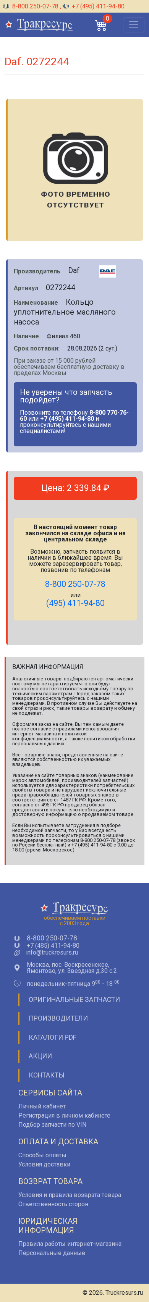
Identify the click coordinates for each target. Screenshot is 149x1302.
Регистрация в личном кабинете (64, 1115)
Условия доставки (44, 1164)
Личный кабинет (42, 1106)
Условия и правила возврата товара (69, 1195)
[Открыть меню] (133, 24)
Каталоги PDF (52, 1037)
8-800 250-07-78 (35, 6)
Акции (40, 1056)
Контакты (47, 1075)
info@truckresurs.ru (52, 953)
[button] (101, 25)
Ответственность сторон (53, 1204)
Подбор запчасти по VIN (52, 1124)
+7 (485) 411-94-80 (53, 946)
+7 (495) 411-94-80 (97, 6)
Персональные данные (51, 1253)
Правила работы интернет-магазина (69, 1243)
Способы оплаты (42, 1155)
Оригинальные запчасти (74, 999)
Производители (58, 1018)
